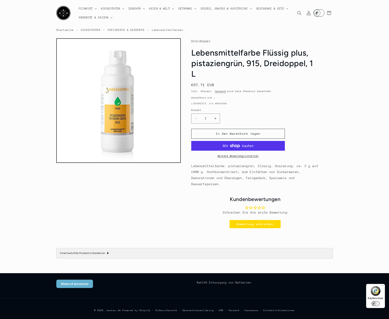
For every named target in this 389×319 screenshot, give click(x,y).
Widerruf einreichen (75, 284)
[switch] (376, 303)
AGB (221, 310)
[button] (87, 8)
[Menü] (382, 286)
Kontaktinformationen (279, 310)
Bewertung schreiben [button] (255, 224)
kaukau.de (114, 310)
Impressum (251, 310)
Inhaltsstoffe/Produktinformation (84, 253)
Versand (220, 91)
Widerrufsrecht (166, 310)
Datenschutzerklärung (198, 310)
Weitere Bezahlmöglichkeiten (238, 156)
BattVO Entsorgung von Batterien (224, 282)
